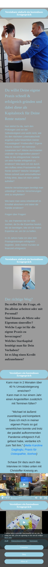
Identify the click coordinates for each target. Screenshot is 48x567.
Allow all (24, 561)
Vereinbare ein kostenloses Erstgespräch (24, 374)
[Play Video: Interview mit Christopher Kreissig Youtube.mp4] (24, 522)
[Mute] (35, 498)
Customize (24, 547)
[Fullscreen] (45, 498)
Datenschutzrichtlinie (18, 541)
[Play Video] (2, 498)
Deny (24, 554)
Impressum (34, 541)
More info (8, 538)
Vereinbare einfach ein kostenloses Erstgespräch (24, 13)
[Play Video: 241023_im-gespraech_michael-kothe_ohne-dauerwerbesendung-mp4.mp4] (24, 485)
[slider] (22, 498)
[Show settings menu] (40, 498)
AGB (6, 541)
